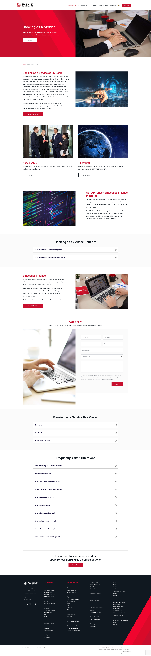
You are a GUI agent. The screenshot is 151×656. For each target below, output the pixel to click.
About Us (95, 5)
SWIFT (45, 617)
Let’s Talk (30, 40)
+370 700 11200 (28, 597)
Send (117, 384)
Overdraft (92, 589)
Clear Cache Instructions (73, 621)
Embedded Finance (33, 114)
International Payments (49, 610)
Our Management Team (119, 591)
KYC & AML (46, 628)
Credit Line (92, 587)
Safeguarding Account (49, 594)
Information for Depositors (120, 613)
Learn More (30, 175)
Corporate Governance (119, 602)
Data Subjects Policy (118, 606)
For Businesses (81, 5)
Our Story (115, 587)
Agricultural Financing (95, 612)
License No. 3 (127, 647)
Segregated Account (49, 596)
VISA (68, 609)
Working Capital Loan (95, 584)
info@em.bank (27, 599)
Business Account (48, 592)
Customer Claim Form (118, 615)
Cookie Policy (116, 608)
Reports (115, 593)
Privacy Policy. (111, 379)
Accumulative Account (49, 590)
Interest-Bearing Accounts (73, 630)
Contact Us (113, 5)
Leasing (92, 610)
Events (115, 624)
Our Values (116, 589)
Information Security (72, 619)
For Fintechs (71, 5)
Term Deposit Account (49, 603)
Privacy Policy (116, 604)
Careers (115, 595)
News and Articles (103, 5)
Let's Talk (75, 565)
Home (24, 64)
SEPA (45, 614)
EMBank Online (70, 617)
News (114, 622)
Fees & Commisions (95, 619)
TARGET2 (46, 619)
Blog (114, 584)
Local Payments (48, 612)
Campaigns (93, 626)
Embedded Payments (49, 626)
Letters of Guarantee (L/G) (96, 603)
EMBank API (47, 637)
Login (127, 5)
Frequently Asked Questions (120, 620)
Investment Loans (94, 596)
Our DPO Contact (117, 611)
